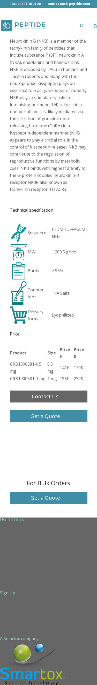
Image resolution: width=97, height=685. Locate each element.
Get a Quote (45, 416)
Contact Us (45, 396)
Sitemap (8, 560)
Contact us (10, 552)
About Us (9, 527)
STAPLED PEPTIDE (18, 585)
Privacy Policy (13, 577)
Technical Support (17, 544)
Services (8, 536)
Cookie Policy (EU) (17, 569)
